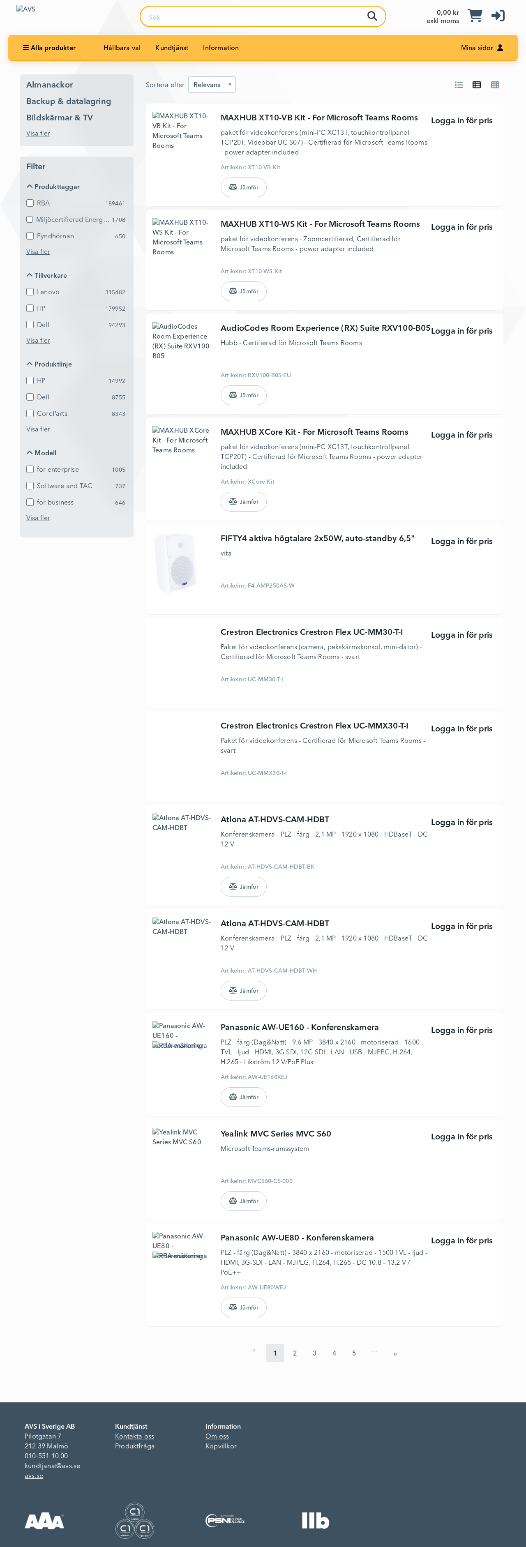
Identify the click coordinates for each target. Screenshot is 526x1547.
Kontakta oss (134, 1437)
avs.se (34, 1476)
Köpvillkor (221, 1446)
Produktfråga (135, 1446)
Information (221, 48)
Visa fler (38, 134)
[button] (498, 16)
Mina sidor (478, 48)
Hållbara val (122, 48)
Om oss (217, 1437)
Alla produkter (53, 48)
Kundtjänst (171, 48)
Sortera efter (165, 85)
